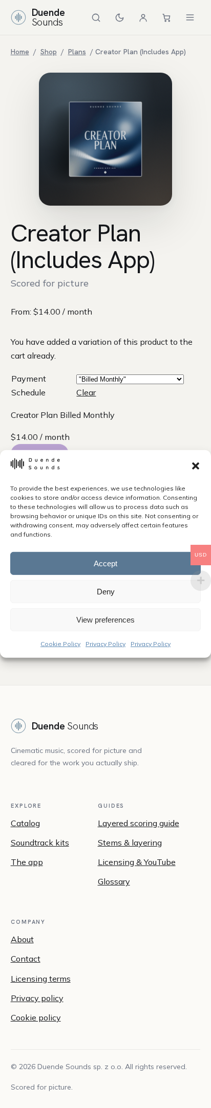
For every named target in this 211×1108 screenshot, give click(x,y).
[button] (196, 465)
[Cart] (166, 17)
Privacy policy (37, 998)
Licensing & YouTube (137, 862)
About (22, 939)
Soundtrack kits (40, 842)
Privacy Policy (105, 644)
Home (20, 51)
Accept (105, 563)
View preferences (105, 619)
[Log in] (143, 17)
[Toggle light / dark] (119, 17)
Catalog (25, 823)
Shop (48, 51)
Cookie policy (36, 1017)
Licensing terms (41, 978)
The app (27, 862)
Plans (77, 51)
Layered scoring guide (138, 823)
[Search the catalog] (96, 17)
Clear (86, 392)
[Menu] (190, 17)
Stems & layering (130, 842)
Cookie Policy (60, 644)
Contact (25, 959)
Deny (106, 591)
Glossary (114, 881)
